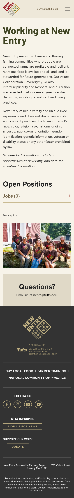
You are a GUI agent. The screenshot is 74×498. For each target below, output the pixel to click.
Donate (18, 447)
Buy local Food (47, 9)
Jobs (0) (11, 196)
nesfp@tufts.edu (45, 294)
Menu (67, 9)
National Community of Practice (37, 377)
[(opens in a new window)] (37, 352)
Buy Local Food (19, 371)
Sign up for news (22, 426)
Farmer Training (52, 371)
